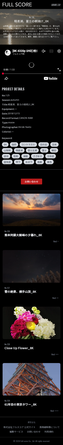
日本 (54, 144)
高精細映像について (49, 427)
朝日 (54, 150)
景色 (49, 162)
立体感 (50, 156)
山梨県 (7, 150)
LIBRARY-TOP (55, 4)
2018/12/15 (14, 113)
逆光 (6, 156)
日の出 (43, 144)
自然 (14, 144)
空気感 (7, 162)
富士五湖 (32, 150)
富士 (44, 150)
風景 (39, 162)
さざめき (37, 156)
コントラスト (28, 144)
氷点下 (29, 162)
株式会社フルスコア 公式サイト (19, 427)
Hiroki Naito (24, 127)
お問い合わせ (31, 181)
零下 (18, 162)
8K (5, 144)
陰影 (16, 156)
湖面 (25, 156)
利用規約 (48, 431)
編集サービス (16, 431)
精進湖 (19, 150)
